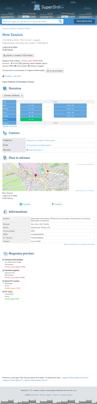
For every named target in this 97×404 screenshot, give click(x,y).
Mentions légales (45, 395)
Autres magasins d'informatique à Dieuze (18, 82)
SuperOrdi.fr (48, 10)
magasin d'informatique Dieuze (35, 380)
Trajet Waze (26, 204)
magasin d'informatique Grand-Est (75, 378)
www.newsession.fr (36, 150)
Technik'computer (12, 270)
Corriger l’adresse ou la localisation (84, 190)
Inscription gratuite (66, 395)
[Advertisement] (75, 48)
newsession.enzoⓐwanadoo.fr (40, 145)
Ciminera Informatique (14, 260)
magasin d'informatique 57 (12, 380)
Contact (55, 395)
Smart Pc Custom (12, 281)
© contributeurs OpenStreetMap (85, 164)
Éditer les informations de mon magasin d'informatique (79, 244)
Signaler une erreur (9, 126)
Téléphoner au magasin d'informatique (40, 140)
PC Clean (8, 292)
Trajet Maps (58, 204)
